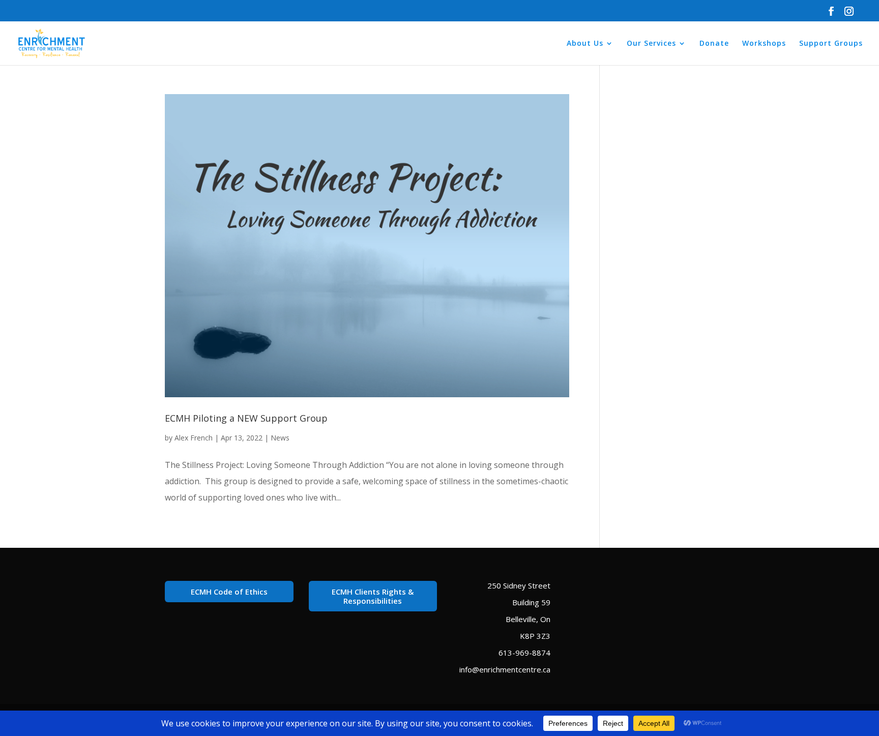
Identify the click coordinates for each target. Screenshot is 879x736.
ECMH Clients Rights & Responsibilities (373, 596)
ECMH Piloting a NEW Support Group (246, 418)
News (280, 438)
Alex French (193, 438)
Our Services (651, 44)
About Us (585, 44)
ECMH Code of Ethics (229, 591)
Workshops (764, 44)
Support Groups (831, 44)
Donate (714, 44)
